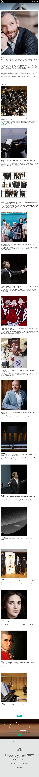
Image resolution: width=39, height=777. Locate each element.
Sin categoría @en (3, 124)
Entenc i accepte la (20, 730)
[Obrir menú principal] (37, 1)
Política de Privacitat (22, 732)
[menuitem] (6, 744)
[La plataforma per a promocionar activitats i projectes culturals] (19, 771)
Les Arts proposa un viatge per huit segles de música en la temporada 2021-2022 (18, 580)
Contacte (19, 748)
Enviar (19, 735)
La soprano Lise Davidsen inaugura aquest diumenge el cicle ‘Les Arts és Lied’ (17, 621)
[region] (19, 33)
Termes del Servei (28, 732)
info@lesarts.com (19, 750)
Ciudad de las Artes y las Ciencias (18, 741)
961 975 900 (19, 749)
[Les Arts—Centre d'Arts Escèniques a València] (2, 1)
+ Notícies (19, 715)
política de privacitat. (23, 730)
